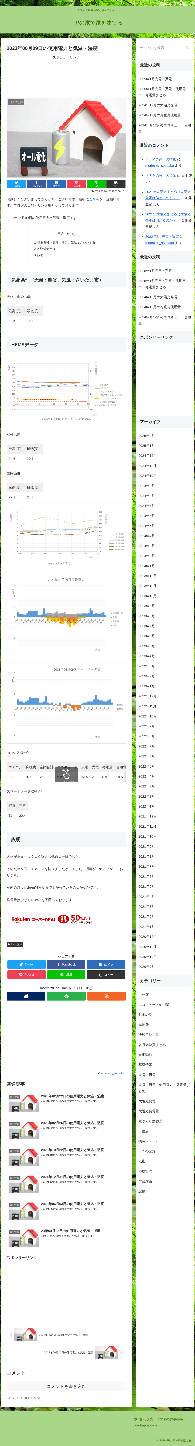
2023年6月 (146, 636)
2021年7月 (146, 866)
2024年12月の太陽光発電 (157, 105)
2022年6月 (146, 756)
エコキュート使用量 (153, 1005)
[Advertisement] (66, 76)
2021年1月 (146, 927)
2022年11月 (147, 706)
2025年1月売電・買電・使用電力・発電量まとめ (162, 92)
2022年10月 (147, 716)
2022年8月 (146, 736)
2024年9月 (146, 486)
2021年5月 (146, 886)
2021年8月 (146, 856)
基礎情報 (145, 1065)
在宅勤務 (145, 1055)
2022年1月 (146, 806)
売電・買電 (147, 1075)
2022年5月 (146, 766)
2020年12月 (147, 937)
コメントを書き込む (66, 1386)
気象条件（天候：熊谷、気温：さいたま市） (67, 242)
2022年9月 (146, 726)
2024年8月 (146, 496)
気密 (141, 1161)
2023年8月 (146, 616)
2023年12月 (147, 576)
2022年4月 (146, 776)
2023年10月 (147, 596)
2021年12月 (147, 816)
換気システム (148, 1141)
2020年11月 (147, 947)
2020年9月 (146, 967)
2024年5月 (146, 526)
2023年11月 (147, 586)
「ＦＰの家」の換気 (160, 159)
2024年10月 (147, 476)
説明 (40, 255)
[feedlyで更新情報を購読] (66, 996)
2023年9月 (146, 606)
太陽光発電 (147, 1101)
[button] (188, 48)
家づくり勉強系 (150, 1121)
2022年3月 (146, 786)
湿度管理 (145, 1171)
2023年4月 (146, 656)
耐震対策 (145, 1181)
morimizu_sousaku (159, 166)
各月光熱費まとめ (152, 1045)
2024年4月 (146, 536)
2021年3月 (146, 907)
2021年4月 (146, 897)
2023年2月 (146, 676)
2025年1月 (146, 446)
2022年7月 (146, 746)
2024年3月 (146, 546)
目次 (61, 234)
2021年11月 (147, 826)
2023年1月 (146, 686)
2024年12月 (147, 456)
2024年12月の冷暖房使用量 (159, 115)
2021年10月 (147, 836)
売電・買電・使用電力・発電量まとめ (164, 1088)
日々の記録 (16, 944)
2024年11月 (147, 466)
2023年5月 (146, 646)
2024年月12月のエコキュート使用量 (164, 128)
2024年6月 (146, 516)
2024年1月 (146, 566)
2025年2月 (146, 436)
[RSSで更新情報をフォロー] (106, 996)
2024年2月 (146, 556)
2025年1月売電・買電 (155, 79)
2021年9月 (146, 846)
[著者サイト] (26, 996)
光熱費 (143, 1025)
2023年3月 (146, 666)
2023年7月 (146, 626)
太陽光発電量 (148, 1111)
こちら (94, 199)
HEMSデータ (46, 248)
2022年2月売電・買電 (162, 237)
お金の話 (145, 1015)
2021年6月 (146, 877)
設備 (141, 1191)
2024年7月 (146, 506)
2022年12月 (147, 696)
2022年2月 (146, 796)
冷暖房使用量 (148, 1035)
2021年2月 (146, 916)
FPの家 (144, 995)
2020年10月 (147, 957)
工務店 (143, 1131)
